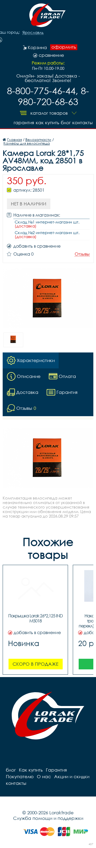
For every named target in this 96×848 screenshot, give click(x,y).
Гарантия (24, 122)
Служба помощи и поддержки (48, 818)
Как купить (47, 122)
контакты (82, 122)
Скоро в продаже (35, 664)
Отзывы (82, 254)
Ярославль (32, 33)
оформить (63, 47)
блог (66, 122)
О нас (44, 776)
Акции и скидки (71, 776)
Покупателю (20, 776)
